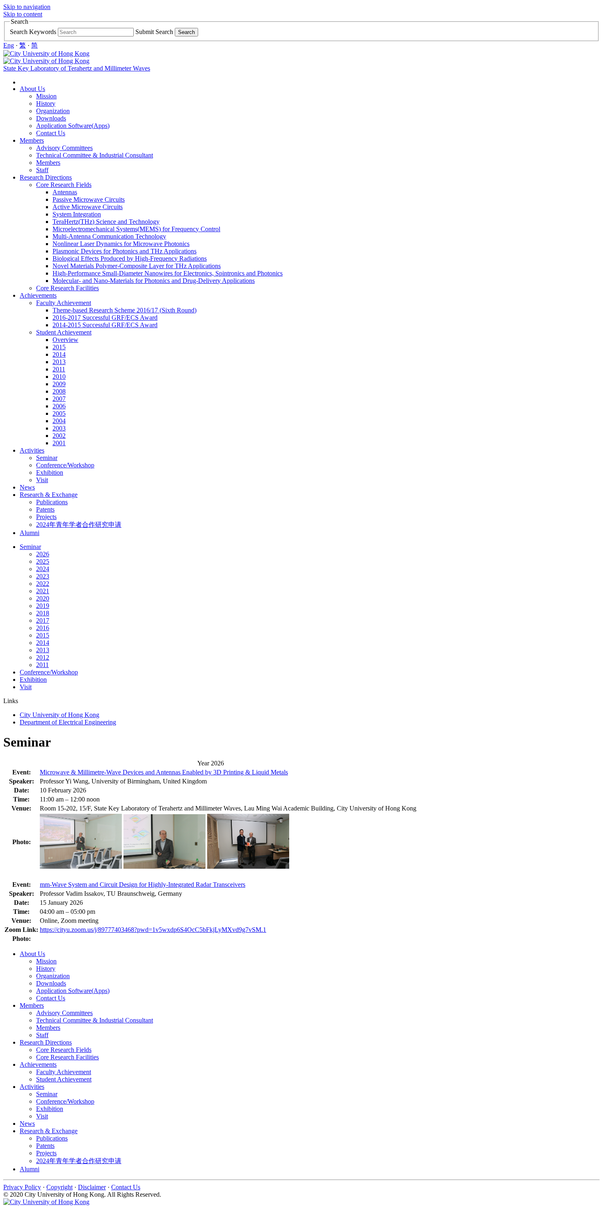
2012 (42, 657)
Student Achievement (63, 332)
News (27, 487)
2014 (59, 354)
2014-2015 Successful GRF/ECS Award (105, 324)
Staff (42, 169)
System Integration (77, 214)
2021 (42, 590)
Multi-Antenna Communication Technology (109, 236)
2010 (59, 376)
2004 (59, 420)
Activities (32, 450)
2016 (42, 627)
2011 (59, 369)
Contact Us (50, 133)
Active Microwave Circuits (88, 206)
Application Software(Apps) (73, 125)
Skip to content (22, 14)
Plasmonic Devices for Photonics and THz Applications (124, 251)
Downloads (51, 118)
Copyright (59, 1187)
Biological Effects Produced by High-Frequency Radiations (130, 258)
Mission (46, 96)
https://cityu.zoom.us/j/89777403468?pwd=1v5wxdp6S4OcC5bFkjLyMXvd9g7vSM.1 (153, 929)
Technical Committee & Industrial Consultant (94, 155)
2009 (59, 383)
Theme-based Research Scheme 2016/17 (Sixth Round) (124, 310)
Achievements (38, 295)
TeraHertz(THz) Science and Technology (106, 221)
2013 (59, 361)
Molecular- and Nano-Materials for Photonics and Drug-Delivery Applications (154, 280)
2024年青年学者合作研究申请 (78, 524)
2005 (59, 413)
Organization (53, 110)
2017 (42, 620)
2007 (59, 398)
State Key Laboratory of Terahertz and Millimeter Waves (76, 68)
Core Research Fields (63, 184)
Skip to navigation (26, 6)
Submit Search (154, 31)
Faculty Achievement (63, 302)
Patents (45, 509)
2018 (42, 613)
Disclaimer (92, 1187)
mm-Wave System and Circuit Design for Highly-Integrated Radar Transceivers (142, 884)
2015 (59, 347)
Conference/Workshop (65, 465)
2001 (59, 442)
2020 (42, 598)
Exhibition (49, 472)
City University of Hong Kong (59, 714)
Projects (46, 516)
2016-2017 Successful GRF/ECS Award (105, 317)
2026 (42, 554)
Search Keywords (33, 31)
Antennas (65, 192)
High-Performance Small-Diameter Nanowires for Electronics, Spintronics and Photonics (168, 273)
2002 (59, 435)
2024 (42, 568)
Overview (65, 339)
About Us (32, 88)
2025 (42, 561)
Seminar (46, 457)
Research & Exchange (49, 494)
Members (32, 140)
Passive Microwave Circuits (89, 199)
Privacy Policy (22, 1187)
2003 (59, 428)
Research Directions (46, 177)
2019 (42, 605)
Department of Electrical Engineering (68, 722)
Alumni (29, 532)
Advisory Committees (64, 147)
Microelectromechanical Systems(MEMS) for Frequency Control (136, 228)
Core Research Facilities (67, 288)
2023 (42, 576)
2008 (59, 391)
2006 (59, 406)
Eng (8, 45)
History (45, 103)
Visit (42, 479)
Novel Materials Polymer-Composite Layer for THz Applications (137, 265)
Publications (52, 502)
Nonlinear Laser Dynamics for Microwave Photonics (121, 243)
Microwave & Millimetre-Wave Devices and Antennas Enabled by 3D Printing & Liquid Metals (164, 772)
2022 (42, 583)
